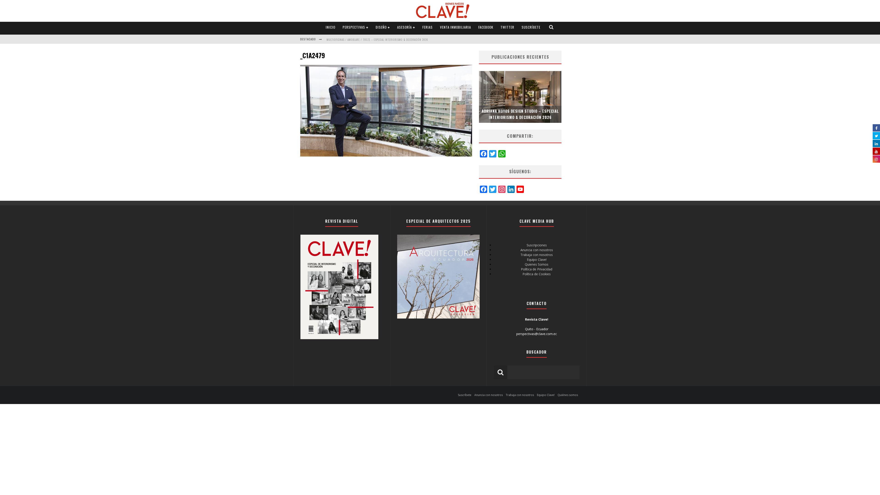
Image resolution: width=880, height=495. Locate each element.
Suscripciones (537, 245)
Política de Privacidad (536, 269)
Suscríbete (531, 27)
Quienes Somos (536, 264)
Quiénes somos (568, 395)
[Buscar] (551, 27)
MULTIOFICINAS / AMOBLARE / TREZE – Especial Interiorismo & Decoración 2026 (377, 39)
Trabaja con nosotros (536, 255)
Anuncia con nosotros (536, 250)
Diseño (381, 27)
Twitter (507, 27)
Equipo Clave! (537, 259)
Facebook (485, 27)
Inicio (330, 27)
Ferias (427, 27)
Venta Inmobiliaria (455, 27)
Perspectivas (354, 27)
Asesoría (404, 27)
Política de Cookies (536, 274)
